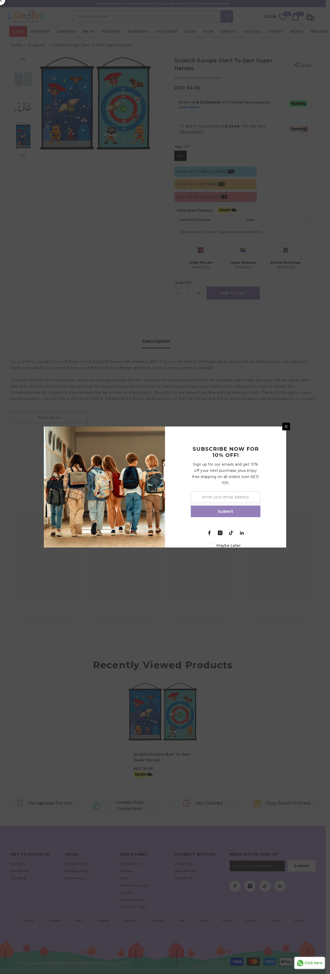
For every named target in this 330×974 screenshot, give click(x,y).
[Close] (286, 426)
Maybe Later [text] (228, 545)
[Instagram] (220, 532)
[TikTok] (231, 532)
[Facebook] (209, 532)
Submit (225, 511)
